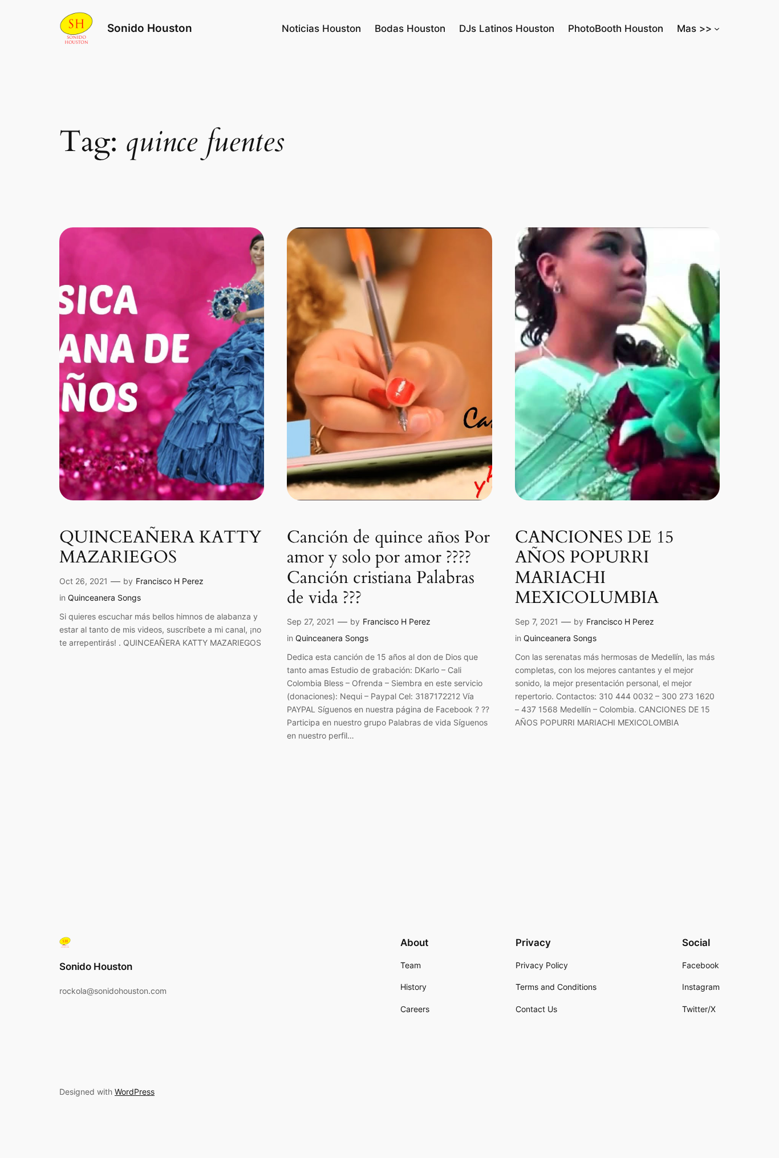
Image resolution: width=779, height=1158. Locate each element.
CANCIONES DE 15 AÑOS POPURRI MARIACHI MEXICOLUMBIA (594, 568)
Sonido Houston (149, 28)
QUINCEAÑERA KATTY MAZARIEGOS (160, 548)
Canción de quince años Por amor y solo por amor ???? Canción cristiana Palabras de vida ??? (388, 568)
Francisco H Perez (170, 581)
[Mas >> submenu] (717, 28)
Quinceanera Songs (104, 597)
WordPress (135, 1091)
